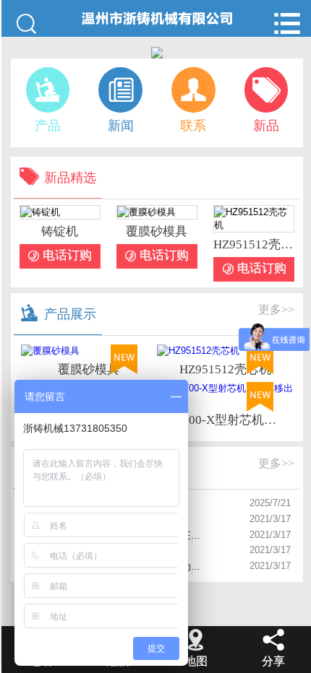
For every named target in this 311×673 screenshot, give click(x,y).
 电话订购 (59, 255)
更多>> (276, 309)
